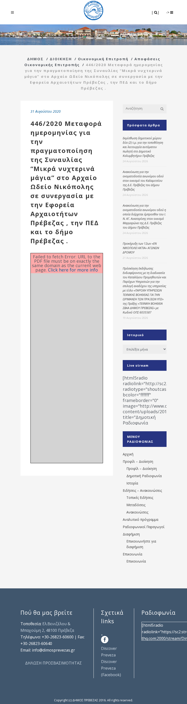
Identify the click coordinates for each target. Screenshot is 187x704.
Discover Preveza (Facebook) (111, 668)
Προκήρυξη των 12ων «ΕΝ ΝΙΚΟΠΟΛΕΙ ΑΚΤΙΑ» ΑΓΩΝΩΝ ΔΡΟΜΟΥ (141, 247)
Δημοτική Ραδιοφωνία (144, 475)
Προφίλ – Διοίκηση (138, 461)
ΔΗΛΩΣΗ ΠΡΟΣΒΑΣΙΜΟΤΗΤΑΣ (53, 663)
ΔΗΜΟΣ (35, 58)
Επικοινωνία (132, 554)
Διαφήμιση (131, 534)
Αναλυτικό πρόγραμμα (140, 519)
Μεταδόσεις (135, 505)
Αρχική (128, 454)
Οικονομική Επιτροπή (103, 58)
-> (168, 12)
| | (155, 12)
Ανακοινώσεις (137, 512)
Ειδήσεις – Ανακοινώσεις (142, 490)
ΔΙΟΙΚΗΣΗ (61, 58)
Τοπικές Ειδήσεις (139, 497)
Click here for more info (73, 270)
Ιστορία (132, 483)
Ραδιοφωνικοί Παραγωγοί (143, 526)
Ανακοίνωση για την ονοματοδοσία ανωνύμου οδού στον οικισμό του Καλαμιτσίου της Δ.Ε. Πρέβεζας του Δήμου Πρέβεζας (143, 180)
